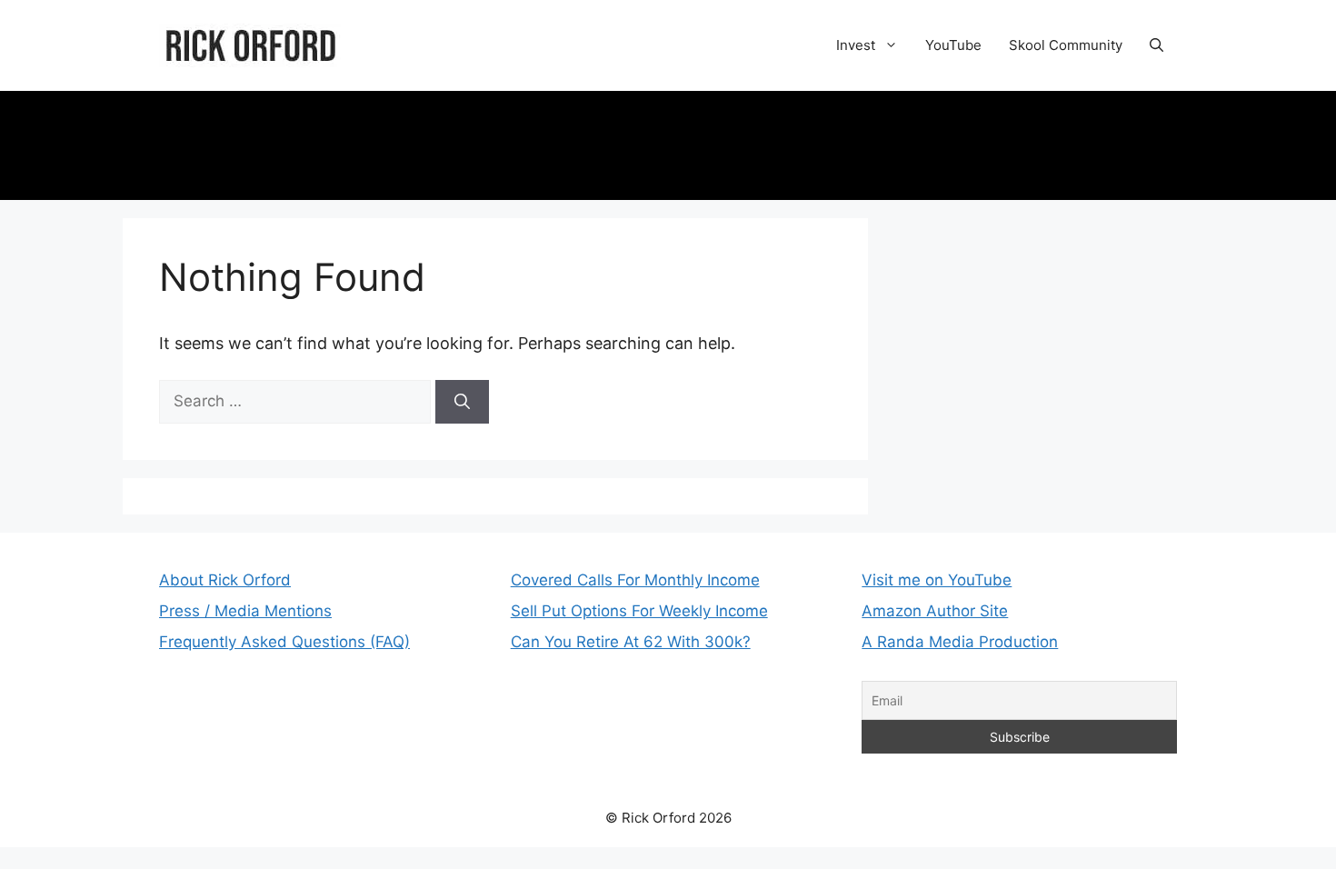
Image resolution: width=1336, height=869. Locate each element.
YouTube (953, 45)
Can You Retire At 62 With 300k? (631, 642)
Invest (855, 45)
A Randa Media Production (960, 642)
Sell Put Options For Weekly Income (639, 611)
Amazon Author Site (935, 611)
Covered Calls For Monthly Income (635, 580)
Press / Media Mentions (245, 611)
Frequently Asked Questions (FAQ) (284, 642)
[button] (1156, 45)
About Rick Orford (225, 580)
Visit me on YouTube (937, 580)
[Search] (462, 402)
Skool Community (1065, 45)
